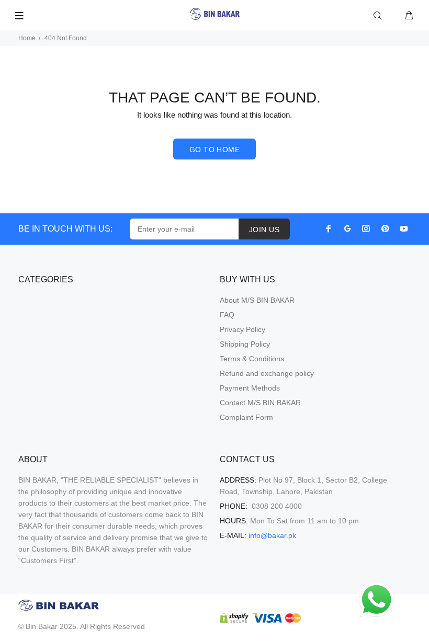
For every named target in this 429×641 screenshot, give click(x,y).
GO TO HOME (214, 149)
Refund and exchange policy (267, 373)
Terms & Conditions (252, 358)
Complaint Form (246, 417)
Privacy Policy (242, 329)
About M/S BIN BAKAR (257, 300)
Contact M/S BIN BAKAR (260, 402)
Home (27, 38)
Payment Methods (250, 388)
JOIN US (264, 229)
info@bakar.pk (272, 535)
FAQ (227, 315)
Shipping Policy (245, 344)
